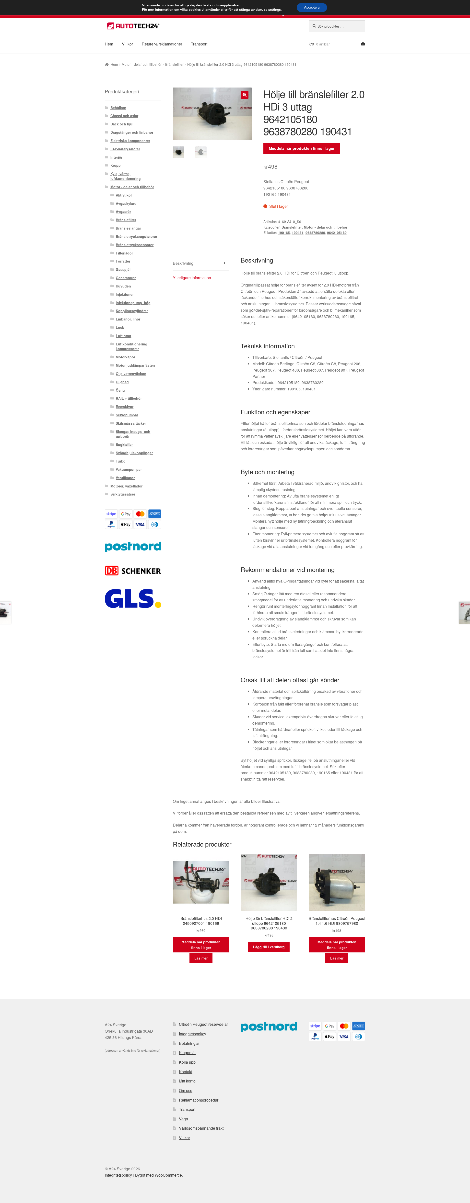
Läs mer (201, 958)
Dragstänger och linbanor (131, 132)
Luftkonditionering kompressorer (131, 346)
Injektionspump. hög (133, 302)
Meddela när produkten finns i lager (302, 148)
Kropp (115, 165)
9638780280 (315, 232)
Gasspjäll (123, 269)
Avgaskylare (126, 203)
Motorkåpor (125, 356)
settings (274, 10)
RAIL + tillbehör (129, 398)
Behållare (118, 107)
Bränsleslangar (128, 228)
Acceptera (312, 7)
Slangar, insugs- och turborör (133, 434)
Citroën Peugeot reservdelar (203, 1024)
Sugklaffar (124, 444)
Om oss (185, 1090)
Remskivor (124, 406)
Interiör (116, 157)
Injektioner (125, 294)
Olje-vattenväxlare (131, 373)
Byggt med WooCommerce (158, 1175)
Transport (199, 44)
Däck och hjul (121, 123)
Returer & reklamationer (162, 44)
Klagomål (187, 1052)
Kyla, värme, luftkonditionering (125, 176)
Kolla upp (187, 1062)
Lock (120, 327)
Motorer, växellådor (126, 486)
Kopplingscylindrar (132, 310)
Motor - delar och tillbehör (142, 64)
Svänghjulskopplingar (134, 452)
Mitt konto (187, 1081)
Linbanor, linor (128, 319)
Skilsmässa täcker (131, 423)
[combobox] (337, 26)
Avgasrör (123, 211)
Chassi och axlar (124, 115)
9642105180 (337, 232)
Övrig (120, 390)
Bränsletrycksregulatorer (136, 236)
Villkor (127, 44)
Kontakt (185, 1071)
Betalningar (189, 1043)
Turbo (121, 461)
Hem (109, 44)
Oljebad (122, 381)
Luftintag (123, 335)
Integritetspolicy (192, 1034)
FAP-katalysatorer (125, 148)
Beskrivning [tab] (183, 263)
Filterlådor (124, 253)
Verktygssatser (122, 494)
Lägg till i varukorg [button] (269, 946)
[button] (244, 95)
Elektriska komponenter (130, 140)
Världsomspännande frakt (201, 1128)
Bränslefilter (174, 64)
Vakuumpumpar (129, 469)
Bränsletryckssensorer (134, 244)
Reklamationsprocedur (198, 1100)
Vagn (183, 1119)
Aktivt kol (124, 195)
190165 (284, 232)
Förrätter (123, 261)
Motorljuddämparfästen (135, 365)
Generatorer (126, 277)
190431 (298, 232)
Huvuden (123, 286)
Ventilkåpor (125, 477)
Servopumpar (127, 414)
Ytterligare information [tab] (192, 277)
